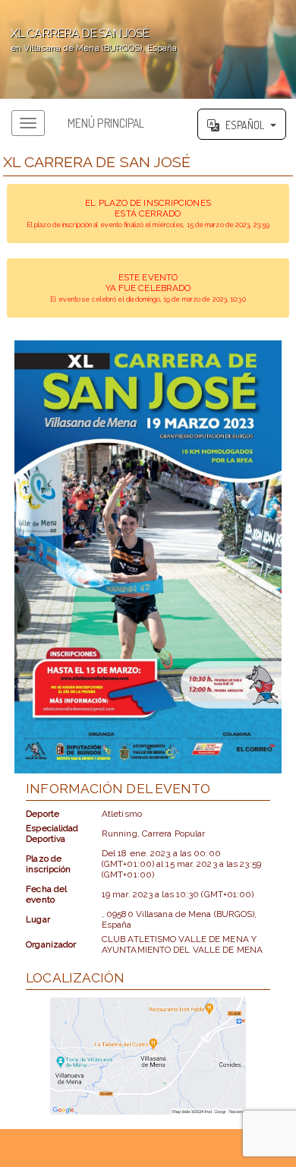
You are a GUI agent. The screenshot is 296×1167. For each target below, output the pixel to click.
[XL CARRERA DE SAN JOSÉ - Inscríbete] (147, 557)
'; (88, 39)
